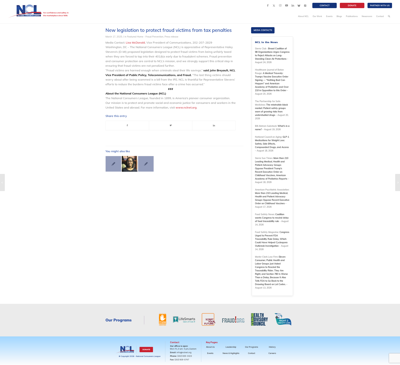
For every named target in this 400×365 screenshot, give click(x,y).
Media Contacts (263, 30)
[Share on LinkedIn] (213, 125)
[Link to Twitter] (274, 5)
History (272, 347)
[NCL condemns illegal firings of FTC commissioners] (397, 182)
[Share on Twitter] (170, 125)
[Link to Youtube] (286, 5)
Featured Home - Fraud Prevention (145, 36)
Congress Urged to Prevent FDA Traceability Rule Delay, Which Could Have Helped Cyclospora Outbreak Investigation (272, 239)
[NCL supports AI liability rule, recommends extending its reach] (113, 164)
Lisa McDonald (135, 42)
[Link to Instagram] (280, 5)
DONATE (352, 5)
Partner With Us (380, 5)
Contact (325, 5)
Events (210, 353)
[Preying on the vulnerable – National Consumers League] (130, 164)
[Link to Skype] (299, 5)
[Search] (389, 16)
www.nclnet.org (186, 107)
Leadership (231, 347)
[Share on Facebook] (127, 125)
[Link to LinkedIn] (292, 5)
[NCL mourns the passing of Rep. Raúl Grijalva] (2, 182)
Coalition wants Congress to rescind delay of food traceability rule (272, 218)
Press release (171, 36)
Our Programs (251, 347)
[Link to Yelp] (305, 5)
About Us (210, 347)
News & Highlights (231, 353)
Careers (272, 353)
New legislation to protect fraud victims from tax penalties (169, 30)
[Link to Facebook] (267, 5)
